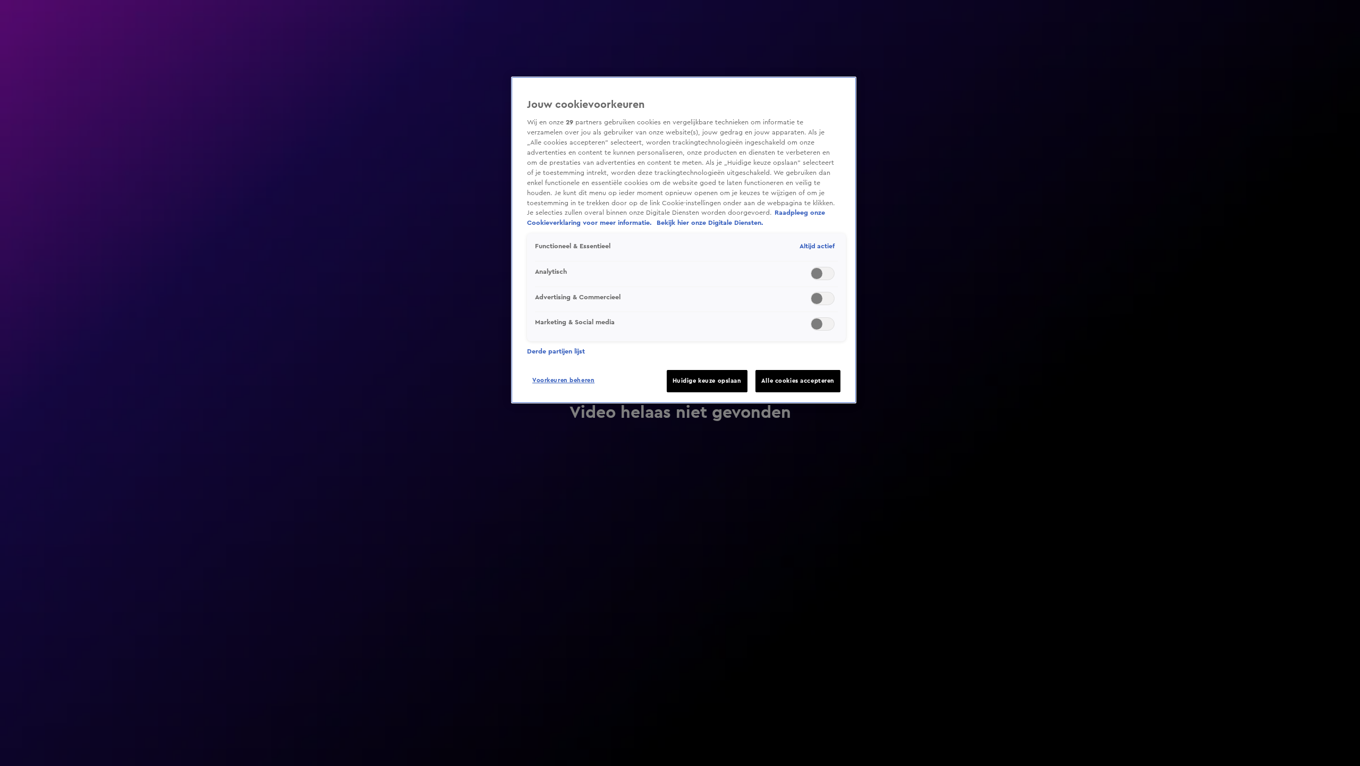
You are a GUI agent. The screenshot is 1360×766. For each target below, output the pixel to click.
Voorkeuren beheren (563, 380)
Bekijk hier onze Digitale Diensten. (710, 223)
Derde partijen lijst (556, 351)
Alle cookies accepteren (798, 381)
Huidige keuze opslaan (707, 381)
